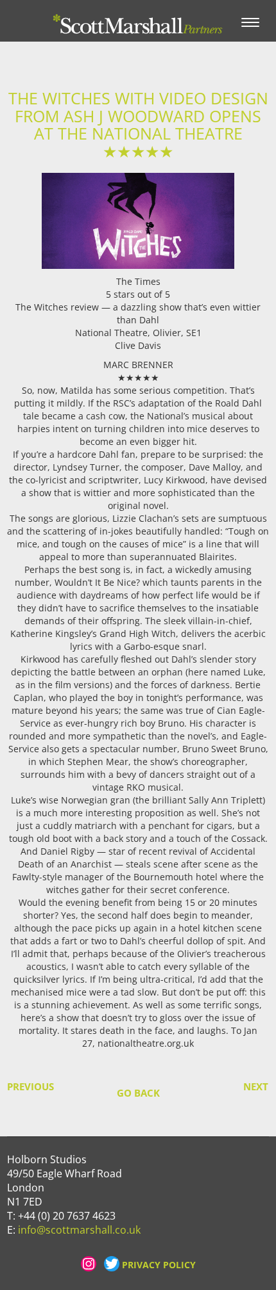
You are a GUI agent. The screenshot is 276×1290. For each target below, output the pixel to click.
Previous (20, 1087)
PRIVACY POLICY (159, 1265)
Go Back (138, 1092)
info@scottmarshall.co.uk (79, 1230)
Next (255, 1087)
